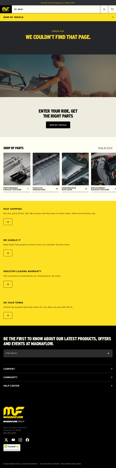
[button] (112, 9)
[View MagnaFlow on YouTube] (13, 440)
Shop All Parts (105, 148)
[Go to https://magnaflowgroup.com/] (14, 414)
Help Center (11, 385)
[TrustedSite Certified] (11, 447)
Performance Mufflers (69, 189)
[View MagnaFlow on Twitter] (6, 440)
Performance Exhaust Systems (12, 189)
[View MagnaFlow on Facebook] (27, 440)
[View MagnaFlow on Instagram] (20, 440)
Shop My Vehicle (58, 125)
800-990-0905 (9, 433)
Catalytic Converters (39, 189)
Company (9, 369)
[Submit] (108, 353)
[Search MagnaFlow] (104, 9)
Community (10, 377)
